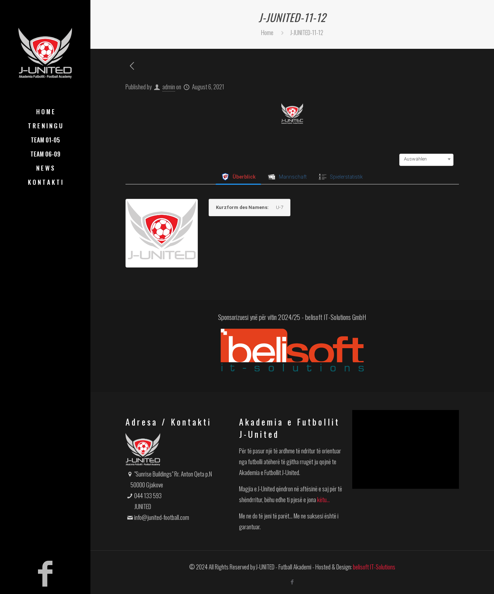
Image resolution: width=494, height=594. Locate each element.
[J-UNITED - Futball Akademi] (45, 52)
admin (168, 86)
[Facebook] (45, 570)
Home (267, 32)
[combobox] (426, 159)
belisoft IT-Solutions (374, 566)
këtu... (323, 499)
